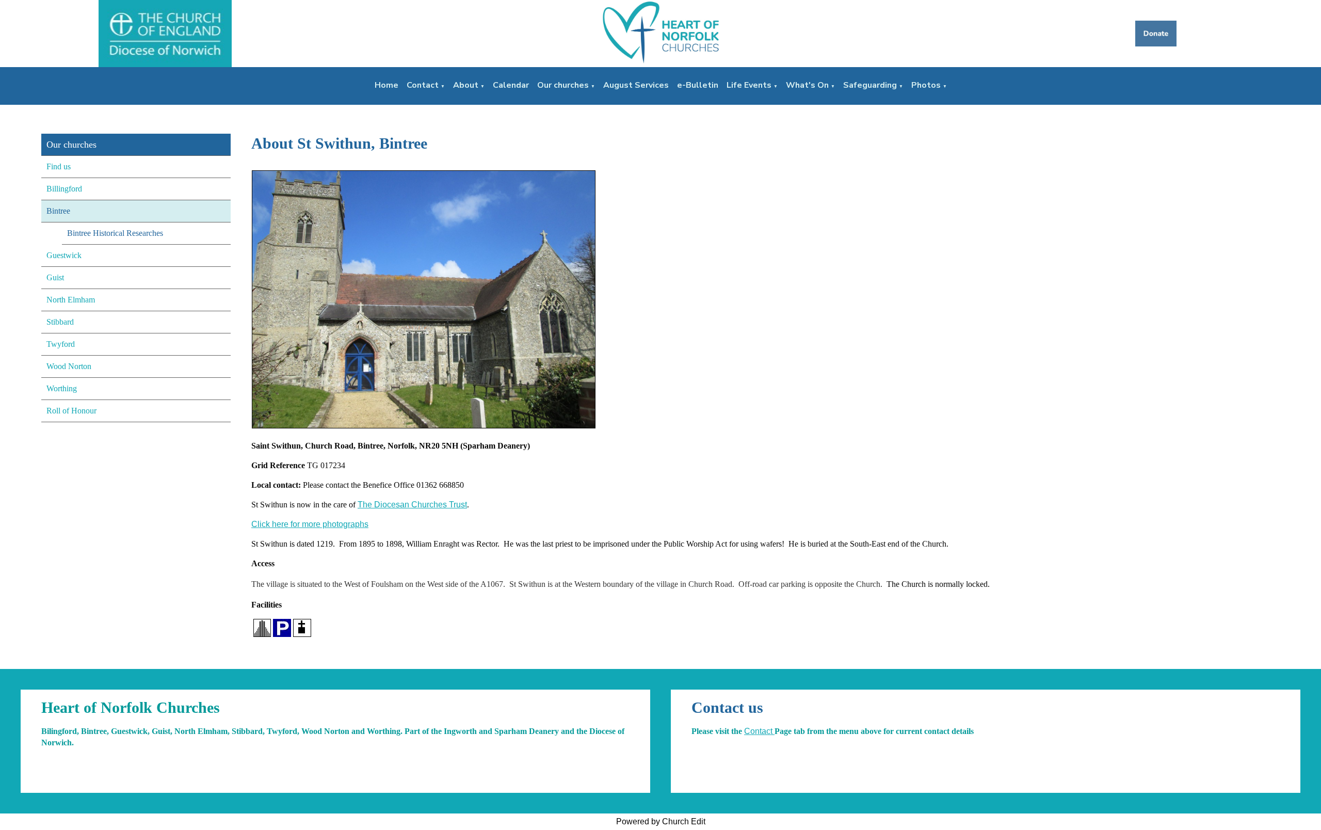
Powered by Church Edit (660, 821)
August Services (636, 85)
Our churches (563, 85)
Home (386, 85)
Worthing (61, 388)
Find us (58, 166)
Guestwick (64, 255)
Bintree (58, 210)
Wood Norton (68, 366)
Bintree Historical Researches (115, 233)
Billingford (64, 188)
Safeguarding (870, 85)
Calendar (511, 85)
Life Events (749, 85)
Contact (423, 85)
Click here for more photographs (309, 524)
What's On (807, 85)
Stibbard (60, 321)
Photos (926, 85)
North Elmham (70, 299)
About (465, 85)
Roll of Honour (71, 410)
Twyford (60, 344)
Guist (55, 277)
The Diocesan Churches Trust (412, 504)
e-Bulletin (697, 85)
